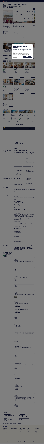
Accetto (29, 57)
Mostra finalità (15, 57)
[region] (22, 51)
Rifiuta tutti (24, 57)
